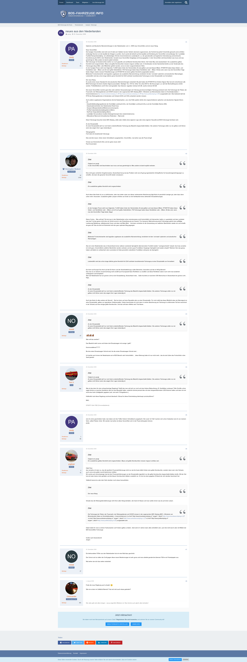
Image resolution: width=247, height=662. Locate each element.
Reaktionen (65, 63)
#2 (186, 153)
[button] (64, 643)
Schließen (185, 659)
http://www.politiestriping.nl (149, 94)
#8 (186, 581)
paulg (69, 34)
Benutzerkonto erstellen (117, 624)
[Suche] (186, 2)
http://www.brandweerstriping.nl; (107, 94)
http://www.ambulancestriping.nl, (129, 94)
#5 (186, 415)
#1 (186, 42)
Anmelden (136, 624)
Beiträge (64, 66)
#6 (186, 449)
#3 (186, 314)
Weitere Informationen (175, 659)
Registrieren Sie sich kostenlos (126, 619)
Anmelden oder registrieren (173, 2)
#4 (186, 367)
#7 (186, 549)
